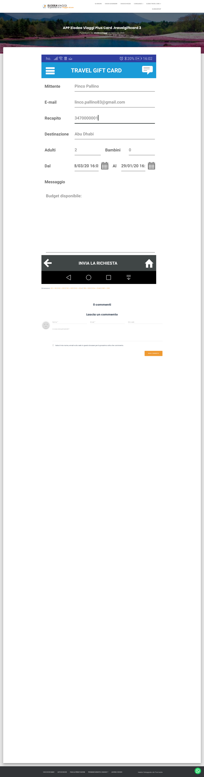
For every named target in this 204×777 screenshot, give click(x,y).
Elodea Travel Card (153, 4)
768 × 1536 (87, 288)
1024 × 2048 (96, 288)
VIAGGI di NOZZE (125, 4)
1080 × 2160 (106, 288)
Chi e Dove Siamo (48, 772)
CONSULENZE (138, 4)
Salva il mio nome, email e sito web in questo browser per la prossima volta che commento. (89, 345)
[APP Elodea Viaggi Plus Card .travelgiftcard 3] (98, 169)
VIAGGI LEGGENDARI (111, 4)
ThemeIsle (159, 772)
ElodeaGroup (156, 9)
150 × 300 (61, 288)
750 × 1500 (70, 288)
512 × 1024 (78, 288)
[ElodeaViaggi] (63, 6)
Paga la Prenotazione (77, 772)
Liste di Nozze (62, 772)
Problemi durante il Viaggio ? (98, 772)
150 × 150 (54, 288)
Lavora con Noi (116, 772)
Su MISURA (98, 4)
